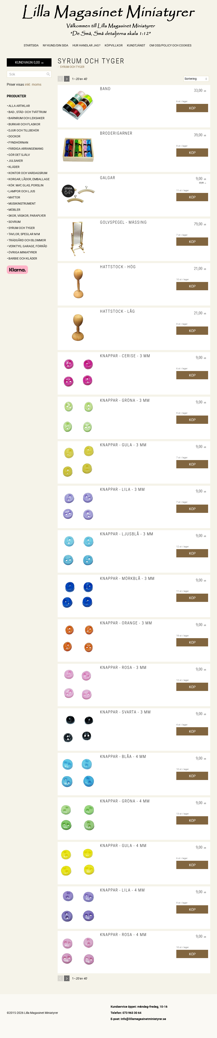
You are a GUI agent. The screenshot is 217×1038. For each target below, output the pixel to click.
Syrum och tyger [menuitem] (21, 228)
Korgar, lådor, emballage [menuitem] (29, 179)
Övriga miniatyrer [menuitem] (22, 252)
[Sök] (48, 74)
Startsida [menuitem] (31, 45)
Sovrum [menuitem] (14, 222)
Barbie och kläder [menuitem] (22, 258)
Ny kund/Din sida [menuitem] (55, 45)
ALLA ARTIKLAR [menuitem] (19, 106)
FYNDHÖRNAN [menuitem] (18, 142)
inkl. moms (33, 84)
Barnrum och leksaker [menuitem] (26, 118)
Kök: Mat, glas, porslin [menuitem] (25, 185)
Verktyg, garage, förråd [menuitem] (27, 246)
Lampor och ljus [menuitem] (21, 191)
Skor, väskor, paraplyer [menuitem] (27, 215)
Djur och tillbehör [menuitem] (23, 130)
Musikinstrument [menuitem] (22, 203)
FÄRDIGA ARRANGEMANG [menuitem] (25, 148)
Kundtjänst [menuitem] (136, 45)
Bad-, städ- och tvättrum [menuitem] (27, 112)
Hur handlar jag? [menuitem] (86, 45)
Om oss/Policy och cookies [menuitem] (170, 45)
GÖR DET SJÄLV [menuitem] (19, 155)
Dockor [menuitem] (14, 136)
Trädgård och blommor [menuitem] (27, 240)
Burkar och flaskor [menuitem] (24, 124)
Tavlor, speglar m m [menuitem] (24, 234)
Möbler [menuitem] (14, 210)
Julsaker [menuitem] (15, 161)
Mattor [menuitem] (14, 197)
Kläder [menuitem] (13, 167)
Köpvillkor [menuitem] (114, 45)
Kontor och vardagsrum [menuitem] (27, 173)
